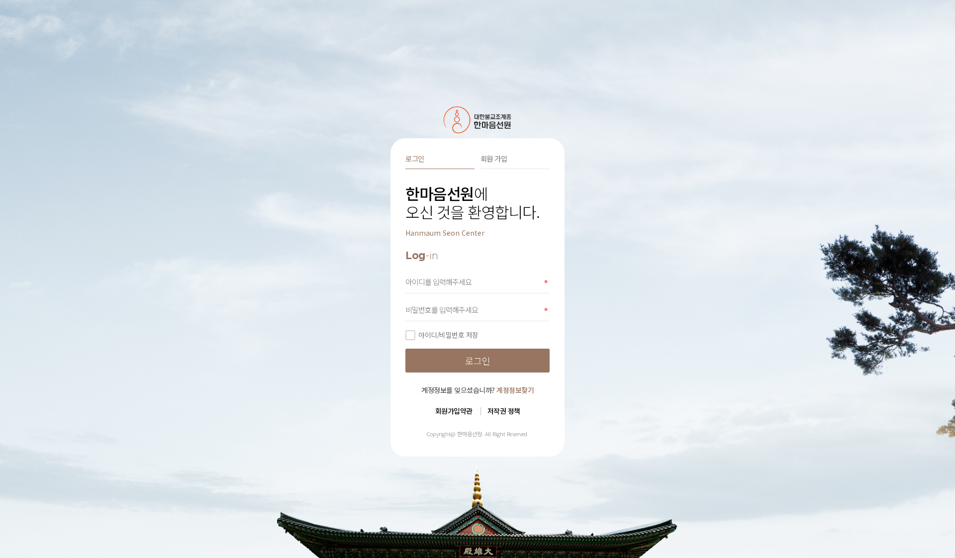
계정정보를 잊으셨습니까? (477, 390)
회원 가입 (493, 158)
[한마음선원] (478, 119)
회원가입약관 (454, 411)
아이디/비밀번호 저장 (448, 335)
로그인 (414, 158)
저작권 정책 (503, 411)
